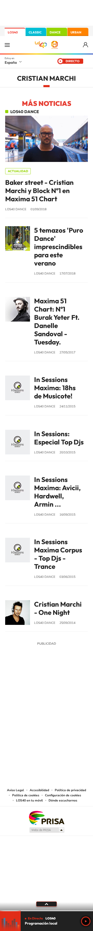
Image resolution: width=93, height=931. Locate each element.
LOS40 (13, 32)
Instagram (15, 682)
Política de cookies (25, 795)
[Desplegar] (46, 904)
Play (86, 921)
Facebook (57, 682)
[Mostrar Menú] (7, 45)
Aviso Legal (15, 790)
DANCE (55, 32)
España (11, 62)
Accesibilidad (39, 790)
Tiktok (26, 682)
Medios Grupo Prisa (46, 830)
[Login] (85, 44)
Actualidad (18, 171)
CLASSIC (35, 32)
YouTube (36, 682)
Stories (77, 682)
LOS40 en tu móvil (29, 800)
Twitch (67, 682)
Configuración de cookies (63, 795)
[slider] (46, 910)
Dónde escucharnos (63, 800)
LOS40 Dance (24, 111)
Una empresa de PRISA (46, 817)
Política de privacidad (70, 790)
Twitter (46, 682)
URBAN (76, 32)
